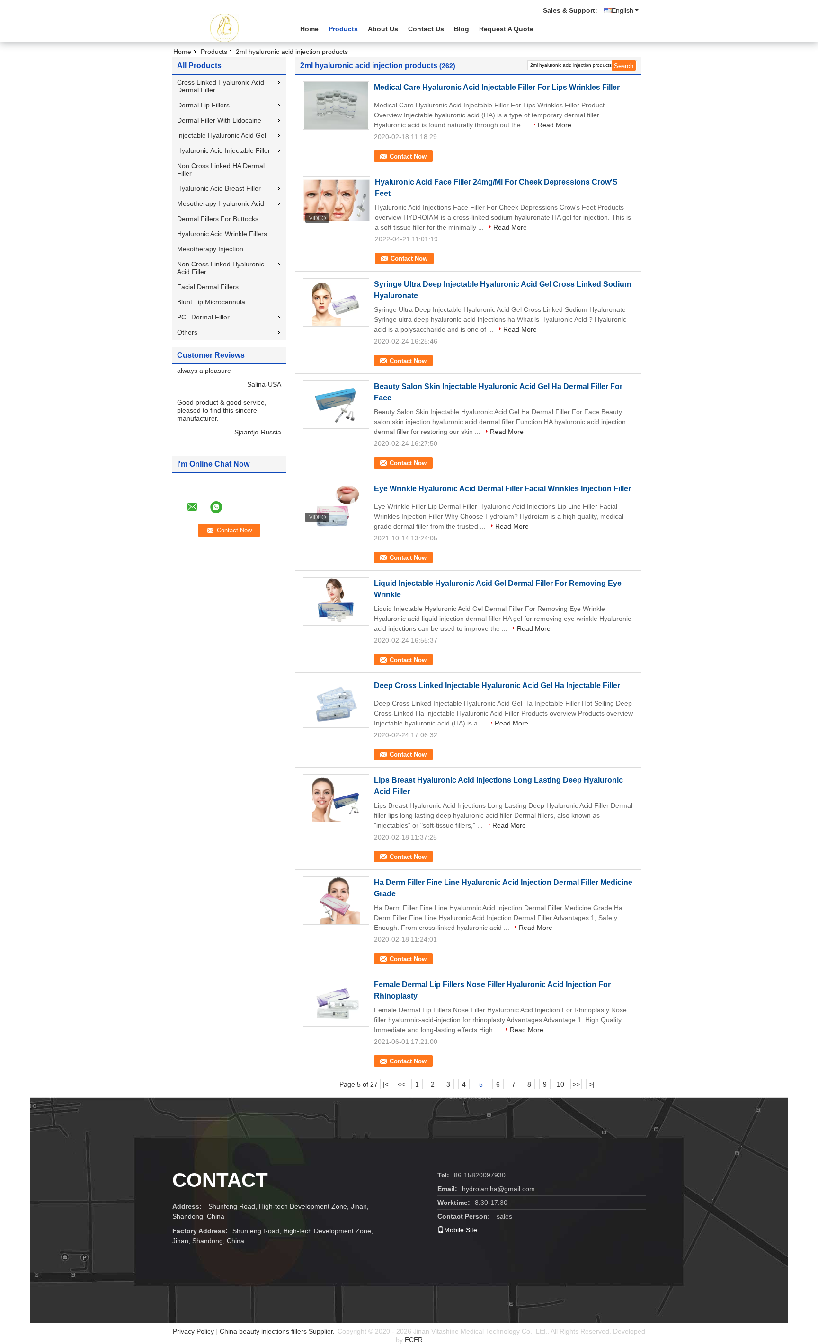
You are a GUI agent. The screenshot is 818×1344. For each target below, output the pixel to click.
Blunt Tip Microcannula (211, 302)
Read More (554, 125)
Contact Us (426, 29)
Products (343, 29)
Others (187, 332)
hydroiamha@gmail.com (498, 1189)
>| (592, 1084)
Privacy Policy (193, 1331)
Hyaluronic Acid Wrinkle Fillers (222, 234)
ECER (414, 1340)
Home (309, 29)
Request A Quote (506, 29)
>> (576, 1084)
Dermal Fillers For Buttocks (217, 218)
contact (220, 1180)
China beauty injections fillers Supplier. (278, 1331)
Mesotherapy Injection (210, 249)
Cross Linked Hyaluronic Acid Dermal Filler (220, 86)
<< (401, 1084)
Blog (461, 29)
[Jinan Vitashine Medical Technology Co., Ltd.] (224, 28)
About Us (383, 29)
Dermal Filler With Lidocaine (219, 120)
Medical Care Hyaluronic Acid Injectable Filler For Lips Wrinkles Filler (497, 87)
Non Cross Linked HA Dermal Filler (221, 169)
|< (386, 1084)
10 (560, 1084)
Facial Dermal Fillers (208, 287)
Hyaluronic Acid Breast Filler (219, 188)
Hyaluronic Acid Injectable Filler (223, 150)
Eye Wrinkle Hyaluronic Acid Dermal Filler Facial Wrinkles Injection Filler (502, 489)
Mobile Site (460, 1230)
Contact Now (408, 156)
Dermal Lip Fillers (203, 105)
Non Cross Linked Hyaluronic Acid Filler (220, 267)
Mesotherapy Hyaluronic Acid (220, 203)
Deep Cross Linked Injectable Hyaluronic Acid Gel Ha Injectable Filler (497, 685)
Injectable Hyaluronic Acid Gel (221, 135)
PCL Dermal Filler (203, 317)
